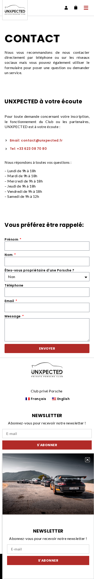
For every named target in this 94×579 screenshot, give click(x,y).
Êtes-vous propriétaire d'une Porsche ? (39, 270)
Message (13, 316)
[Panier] (75, 7)
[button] (87, 459)
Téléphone (14, 285)
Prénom (12, 239)
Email (10, 301)
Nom (9, 255)
